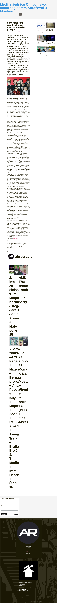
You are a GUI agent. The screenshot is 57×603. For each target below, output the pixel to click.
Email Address (4, 501)
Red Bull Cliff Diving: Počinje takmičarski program (41, 42)
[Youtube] (30, 553)
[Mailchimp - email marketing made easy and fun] (16, 515)
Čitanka (18, 31)
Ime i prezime (4, 509)
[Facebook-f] (28, 553)
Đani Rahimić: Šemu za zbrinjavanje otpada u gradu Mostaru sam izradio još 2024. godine (50, 55)
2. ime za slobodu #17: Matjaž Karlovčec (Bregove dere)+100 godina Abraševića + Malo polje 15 (18, 306)
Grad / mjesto (3, 505)
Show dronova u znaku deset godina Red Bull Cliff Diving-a (50, 42)
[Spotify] (27, 553)
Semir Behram (10, 251)
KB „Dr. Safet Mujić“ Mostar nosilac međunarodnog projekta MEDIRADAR (41, 31)
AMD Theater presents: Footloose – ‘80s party (27, 290)
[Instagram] (29, 553)
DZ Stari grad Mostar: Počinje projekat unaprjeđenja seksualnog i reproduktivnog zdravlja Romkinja (41, 55)
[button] (20, 14)
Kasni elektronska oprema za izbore (49, 30)
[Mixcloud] (26, 553)
